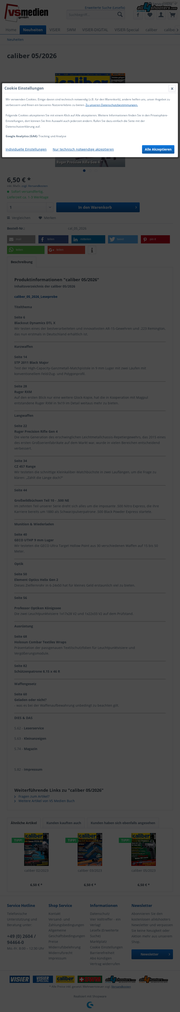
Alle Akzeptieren (158, 149)
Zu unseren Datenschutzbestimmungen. (112, 105)
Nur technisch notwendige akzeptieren (83, 149)
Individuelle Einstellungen (26, 149)
